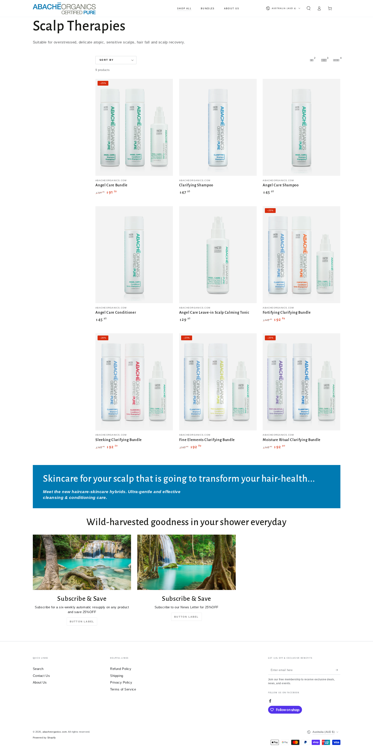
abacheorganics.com (55, 731)
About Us (40, 682)
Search (38, 669)
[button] (308, 8)
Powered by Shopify (44, 737)
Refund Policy (120, 669)
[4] (336, 60)
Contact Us (41, 675)
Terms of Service (123, 689)
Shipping (116, 675)
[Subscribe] (338, 669)
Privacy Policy (121, 682)
